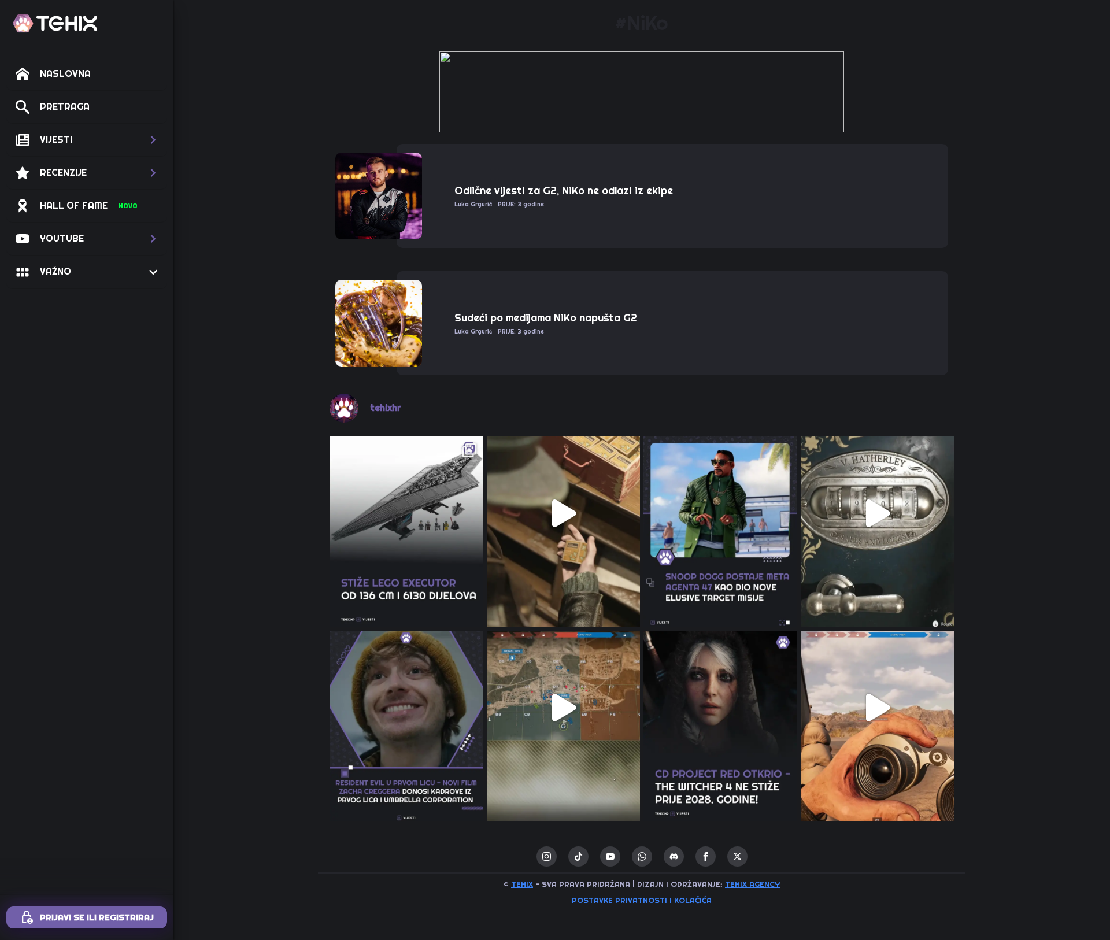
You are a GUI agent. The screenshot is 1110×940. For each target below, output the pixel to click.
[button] (86, 140)
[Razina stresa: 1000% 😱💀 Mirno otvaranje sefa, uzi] (877, 513)
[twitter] (737, 856)
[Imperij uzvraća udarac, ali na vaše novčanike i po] (406, 513)
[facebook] (705, 856)
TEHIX (522, 884)
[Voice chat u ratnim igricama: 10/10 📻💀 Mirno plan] (564, 707)
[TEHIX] (55, 23)
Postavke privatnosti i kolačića (642, 900)
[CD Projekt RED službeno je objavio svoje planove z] (720, 707)
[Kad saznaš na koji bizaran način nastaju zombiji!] (564, 513)
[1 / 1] (641, 91)
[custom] (578, 856)
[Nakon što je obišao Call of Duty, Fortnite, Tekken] (720, 513)
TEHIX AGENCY (752, 884)
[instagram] (546, 856)
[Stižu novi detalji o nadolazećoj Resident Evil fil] (406, 707)
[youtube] (610, 856)
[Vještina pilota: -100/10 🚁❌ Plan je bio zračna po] (877, 707)
